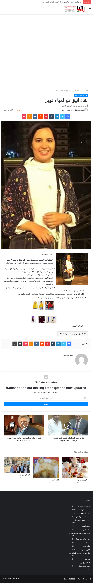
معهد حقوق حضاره (84, 566)
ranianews (80, 110)
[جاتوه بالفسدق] (75, 467)
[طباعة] (14, 344)
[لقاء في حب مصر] (17, 464)
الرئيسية (83, 90)
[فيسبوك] (67, 116)
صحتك (88, 542)
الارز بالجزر (55, 480)
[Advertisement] (46, 32)
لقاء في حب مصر (24, 475)
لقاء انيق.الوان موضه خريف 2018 (72, 333)
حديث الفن (86, 530)
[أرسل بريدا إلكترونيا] (76, 110)
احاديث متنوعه (85, 510)
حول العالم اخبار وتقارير (82, 539)
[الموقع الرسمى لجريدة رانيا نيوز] (74, 9)
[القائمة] (90, 10)
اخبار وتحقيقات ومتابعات (82, 520)
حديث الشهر (86, 526)
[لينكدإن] (57, 116)
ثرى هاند (4, 578)
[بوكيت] (24, 116)
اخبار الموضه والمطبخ (73, 90)
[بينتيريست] (46, 116)
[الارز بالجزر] (46, 467)
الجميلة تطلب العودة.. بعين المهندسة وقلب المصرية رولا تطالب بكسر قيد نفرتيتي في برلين (53, 2)
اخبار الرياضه (85, 513)
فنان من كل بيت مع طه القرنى (79, 553)
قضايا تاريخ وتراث (84, 562)
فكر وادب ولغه (85, 550)
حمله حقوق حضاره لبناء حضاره (79, 533)
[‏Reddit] (40, 116)
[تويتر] (62, 116)
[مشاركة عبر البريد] (20, 344)
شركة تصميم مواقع (13, 578)
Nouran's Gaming (83, 506)
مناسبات (87, 570)
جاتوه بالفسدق (83, 480)
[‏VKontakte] (35, 116)
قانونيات (87, 559)
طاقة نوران (86, 546)
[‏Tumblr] (51, 116)
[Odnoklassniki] (29, 116)
